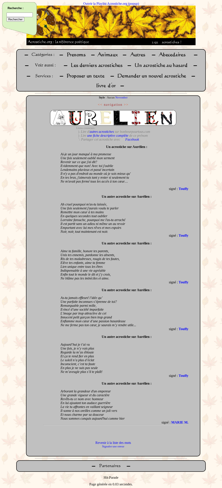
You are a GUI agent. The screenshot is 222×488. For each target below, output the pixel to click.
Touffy (183, 189)
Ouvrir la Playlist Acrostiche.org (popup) (111, 3)
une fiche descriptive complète (107, 135)
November (121, 97)
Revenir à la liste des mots (113, 443)
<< (100, 104)
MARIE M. (179, 422)
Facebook (132, 139)
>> (126, 104)
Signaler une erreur (113, 446)
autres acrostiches (102, 131)
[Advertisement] (42, 208)
